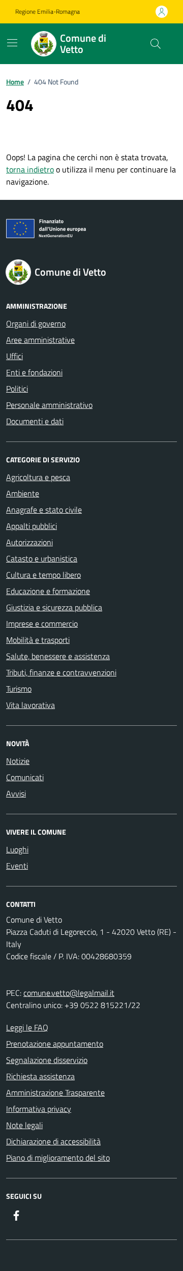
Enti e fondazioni (34, 372)
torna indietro (30, 169)
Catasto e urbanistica (41, 558)
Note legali (24, 1125)
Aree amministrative (40, 340)
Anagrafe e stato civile (44, 510)
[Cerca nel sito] (155, 44)
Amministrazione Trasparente (55, 1092)
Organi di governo (36, 323)
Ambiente (22, 493)
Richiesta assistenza (40, 1076)
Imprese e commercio (42, 623)
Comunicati (25, 777)
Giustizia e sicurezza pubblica (54, 607)
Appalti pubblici (31, 526)
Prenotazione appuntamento (54, 1044)
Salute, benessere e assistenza (58, 656)
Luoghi (17, 849)
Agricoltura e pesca (38, 477)
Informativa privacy (38, 1109)
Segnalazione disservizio (46, 1060)
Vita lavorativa (30, 705)
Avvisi (16, 793)
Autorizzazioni (29, 542)
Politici (17, 388)
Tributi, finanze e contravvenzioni (61, 672)
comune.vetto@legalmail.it (68, 993)
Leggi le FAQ (27, 1027)
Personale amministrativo (49, 405)
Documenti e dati (35, 421)
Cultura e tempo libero (43, 575)
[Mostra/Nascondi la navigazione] (12, 43)
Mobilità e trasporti (38, 640)
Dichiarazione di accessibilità (53, 1141)
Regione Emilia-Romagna (47, 11)
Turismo (19, 689)
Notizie (17, 761)
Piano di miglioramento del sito (58, 1157)
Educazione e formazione (48, 591)
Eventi (17, 866)
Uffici (14, 356)
